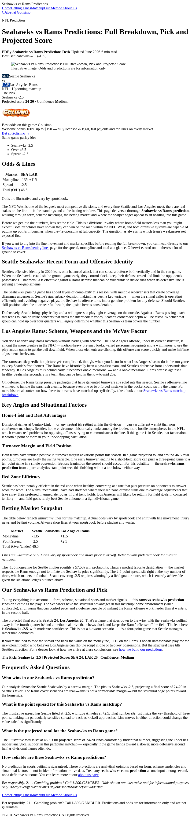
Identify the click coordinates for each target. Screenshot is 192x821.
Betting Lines (21, 8)
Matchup (37, 8)
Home (6, 8)
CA (4, 12)
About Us (69, 8)
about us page (88, 775)
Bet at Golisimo (18, 12)
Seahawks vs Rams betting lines (25, 248)
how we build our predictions (140, 649)
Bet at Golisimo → (16, 133)
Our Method (53, 8)
